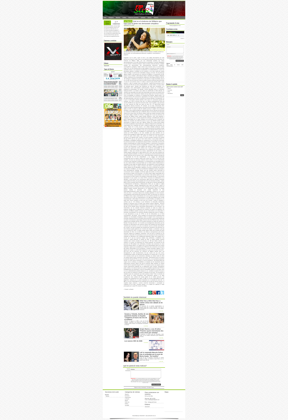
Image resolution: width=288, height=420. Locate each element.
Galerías (150, 17)
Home (105, 17)
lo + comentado (116, 23)
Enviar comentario (156, 384)
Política (126, 403)
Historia (107, 396)
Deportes (127, 394)
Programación (170, 23)
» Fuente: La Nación (128, 289)
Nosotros (118, 17)
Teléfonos (143, 17)
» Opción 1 (182, 38)
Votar (182, 95)
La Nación (127, 399)
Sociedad (127, 405)
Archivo (124, 17)
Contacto (156, 17)
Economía (127, 395)
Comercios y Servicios (133, 17)
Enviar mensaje (179, 60)
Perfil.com (127, 402)
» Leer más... (161, 310)
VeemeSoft (106, 65)
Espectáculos (128, 397)
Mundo (126, 400)
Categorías (111, 17)
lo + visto (107, 23)
